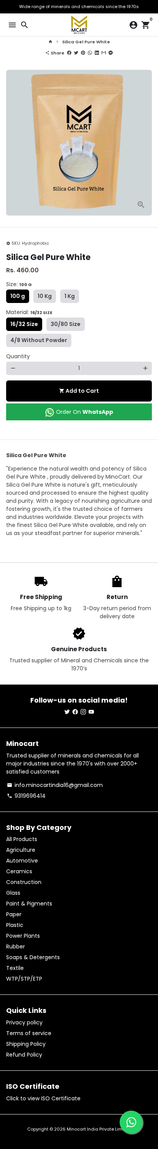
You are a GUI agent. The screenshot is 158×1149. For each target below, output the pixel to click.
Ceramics (19, 871)
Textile (15, 968)
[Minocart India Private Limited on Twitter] (67, 712)
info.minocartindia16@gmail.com (55, 785)
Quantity (18, 356)
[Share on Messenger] (111, 53)
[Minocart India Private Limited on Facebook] (75, 712)
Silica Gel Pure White (86, 42)
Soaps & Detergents (33, 957)
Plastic (14, 925)
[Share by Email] (104, 53)
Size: (19, 284)
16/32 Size (24, 324)
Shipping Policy (26, 1044)
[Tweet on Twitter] (76, 53)
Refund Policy (24, 1054)
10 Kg (45, 296)
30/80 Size (66, 324)
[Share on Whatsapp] (90, 53)
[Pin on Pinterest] (83, 53)
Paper (13, 914)
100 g (17, 296)
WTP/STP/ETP (24, 979)
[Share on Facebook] (69, 53)
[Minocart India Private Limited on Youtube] (91, 712)
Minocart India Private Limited (99, 1129)
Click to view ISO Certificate (43, 1098)
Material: (29, 312)
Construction (23, 882)
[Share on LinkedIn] (97, 53)
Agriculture (20, 850)
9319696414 (26, 796)
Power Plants (23, 936)
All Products (21, 839)
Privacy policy (24, 1022)
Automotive (22, 860)
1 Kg (69, 296)
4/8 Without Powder (38, 340)
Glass (13, 893)
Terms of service (28, 1033)
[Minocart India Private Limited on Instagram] (83, 712)
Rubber (15, 946)
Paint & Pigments (29, 903)
